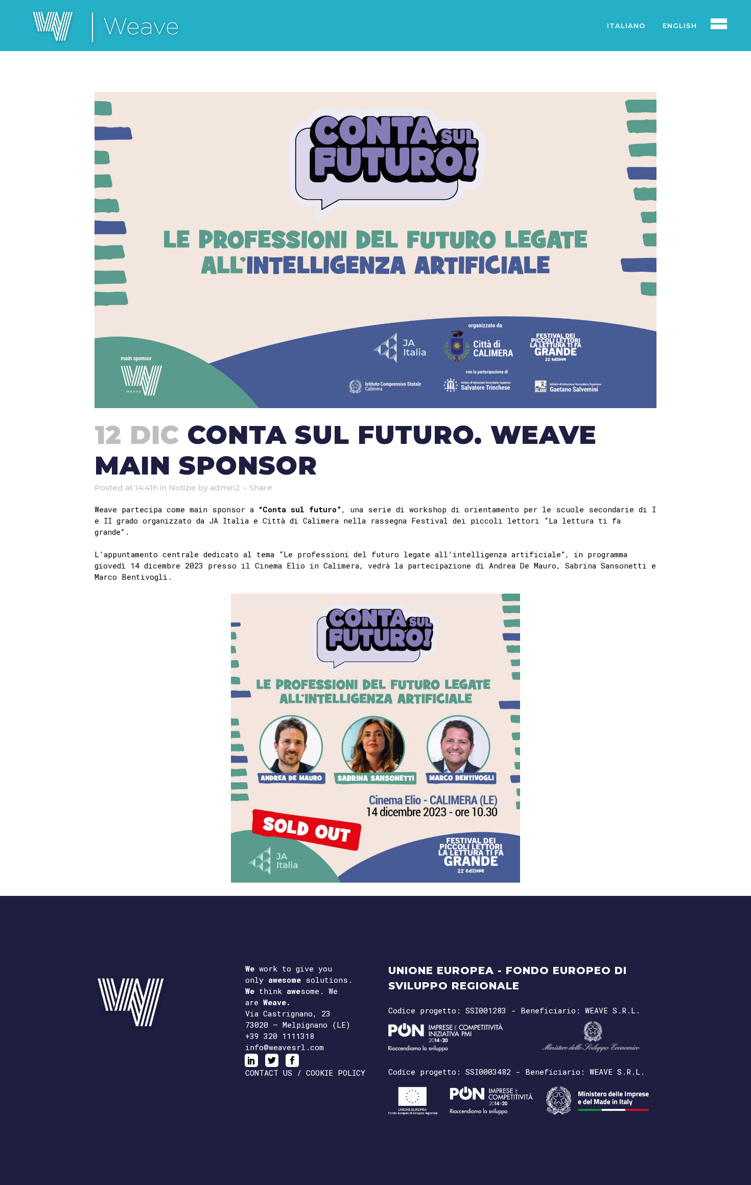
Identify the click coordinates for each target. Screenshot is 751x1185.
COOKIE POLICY (335, 1073)
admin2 (225, 487)
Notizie (182, 487)
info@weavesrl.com (284, 1047)
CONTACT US (268, 1073)
